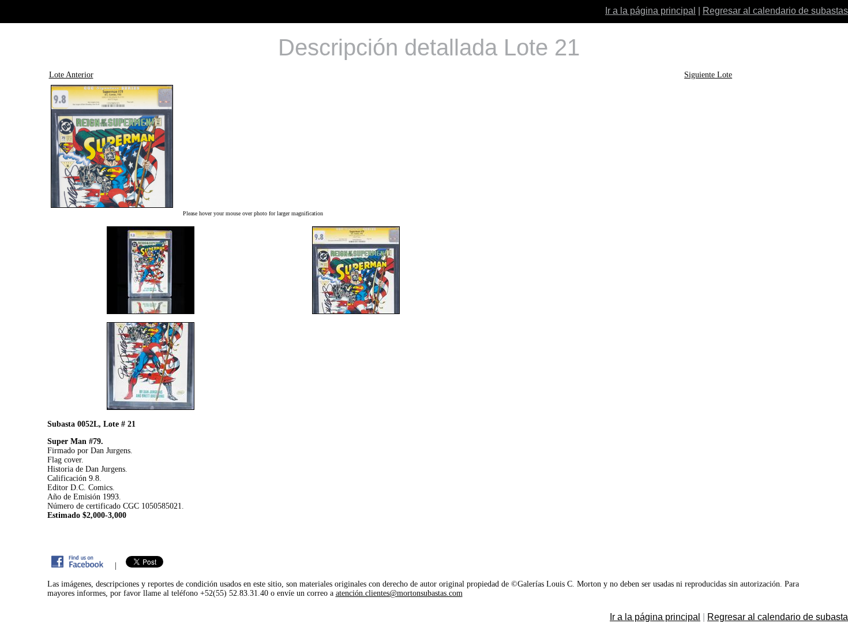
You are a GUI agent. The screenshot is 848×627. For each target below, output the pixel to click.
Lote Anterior (71, 74)
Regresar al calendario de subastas (775, 11)
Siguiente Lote (708, 74)
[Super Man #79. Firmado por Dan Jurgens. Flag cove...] (253, 146)
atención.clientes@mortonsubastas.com (399, 593)
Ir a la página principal (650, 11)
